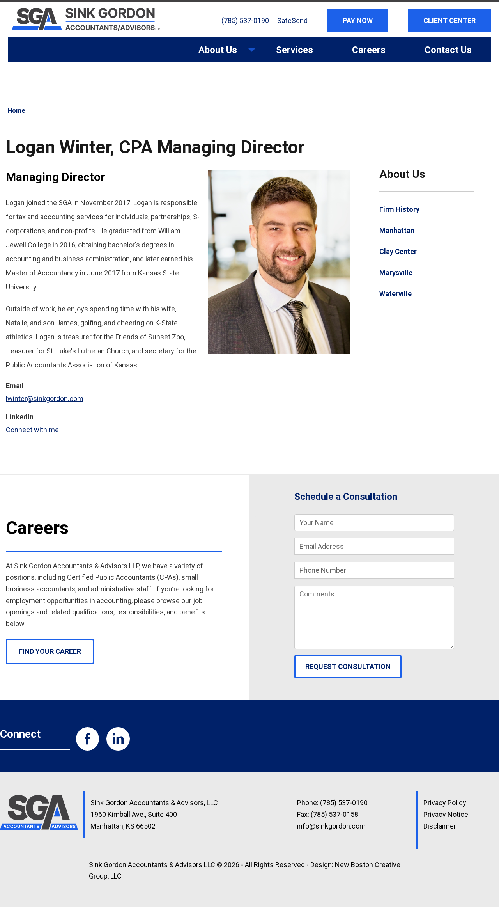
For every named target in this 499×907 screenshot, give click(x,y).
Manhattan (396, 230)
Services (294, 49)
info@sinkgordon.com (331, 826)
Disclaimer (439, 826)
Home (16, 110)
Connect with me (32, 430)
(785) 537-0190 (245, 20)
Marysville (395, 272)
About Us (208, 53)
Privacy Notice (445, 814)
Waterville (395, 293)
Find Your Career (50, 651)
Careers (369, 49)
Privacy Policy (444, 803)
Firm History (399, 209)
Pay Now (358, 20)
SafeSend (292, 20)
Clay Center (398, 251)
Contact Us (448, 49)
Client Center (449, 20)
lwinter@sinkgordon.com (44, 398)
